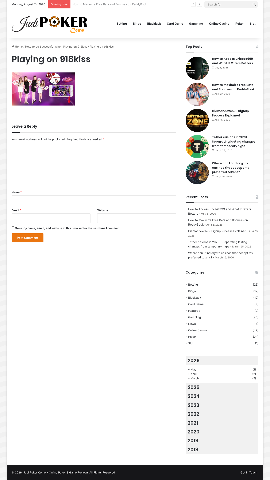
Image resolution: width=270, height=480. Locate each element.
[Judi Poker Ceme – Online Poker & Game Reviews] (51, 23)
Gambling (196, 23)
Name (17, 192)
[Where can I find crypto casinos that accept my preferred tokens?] (197, 172)
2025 (194, 387)
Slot (252, 23)
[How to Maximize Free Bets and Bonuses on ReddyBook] (197, 94)
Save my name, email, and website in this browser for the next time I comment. (68, 228)
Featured (194, 310)
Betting (122, 23)
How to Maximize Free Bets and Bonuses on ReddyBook (233, 87)
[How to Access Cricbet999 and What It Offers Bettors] (197, 68)
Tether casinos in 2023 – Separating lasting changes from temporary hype (233, 141)
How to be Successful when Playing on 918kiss (56, 46)
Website (102, 210)
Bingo (137, 23)
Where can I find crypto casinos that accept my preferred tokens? (230, 167)
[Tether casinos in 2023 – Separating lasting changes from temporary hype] (197, 146)
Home (18, 46)
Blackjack (154, 23)
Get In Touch (248, 472)
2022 (193, 414)
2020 (194, 431)
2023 (193, 405)
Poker (239, 23)
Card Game (175, 23)
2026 (194, 360)
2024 (194, 396)
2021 (193, 423)
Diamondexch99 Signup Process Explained (230, 113)
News (192, 323)
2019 (193, 440)
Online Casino (219, 23)
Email (16, 210)
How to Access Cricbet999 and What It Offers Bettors (232, 61)
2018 (193, 449)
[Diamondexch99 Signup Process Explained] (197, 120)
